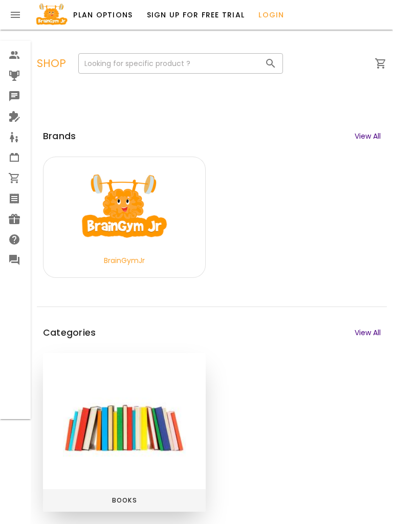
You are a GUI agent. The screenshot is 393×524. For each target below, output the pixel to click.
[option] (15, 55)
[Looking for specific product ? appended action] (271, 63)
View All (368, 136)
